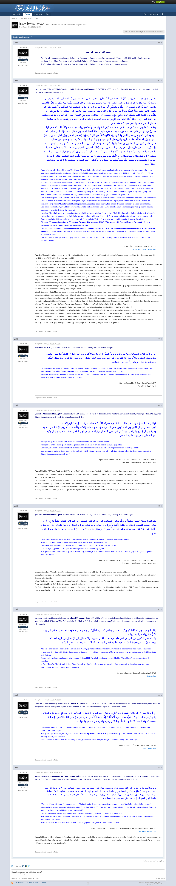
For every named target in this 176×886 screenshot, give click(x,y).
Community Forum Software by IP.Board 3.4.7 (151, 882)
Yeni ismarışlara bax (151, 14)
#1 (159, 43)
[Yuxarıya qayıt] (88, 883)
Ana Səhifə (17, 14)
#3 (159, 339)
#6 (159, 609)
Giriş (153, 2)
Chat (47, 14)
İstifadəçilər (38, 14)
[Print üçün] (17, 866)
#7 (159, 695)
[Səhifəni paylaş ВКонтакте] (23, 866)
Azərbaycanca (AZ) (33, 882)
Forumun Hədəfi (160, 878)
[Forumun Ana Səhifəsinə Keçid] (32, 8)
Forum (27, 14)
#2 (159, 81)
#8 (159, 768)
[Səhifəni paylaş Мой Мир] (26, 866)
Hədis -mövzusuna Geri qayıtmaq (154, 861)
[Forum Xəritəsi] (162, 14)
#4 (159, 405)
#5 (159, 506)
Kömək (44, 882)
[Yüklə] (20, 866)
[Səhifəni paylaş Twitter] (29, 866)
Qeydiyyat (160, 2)
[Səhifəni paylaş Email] (12, 866)
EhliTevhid (14, 878)
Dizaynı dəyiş (20, 882)
